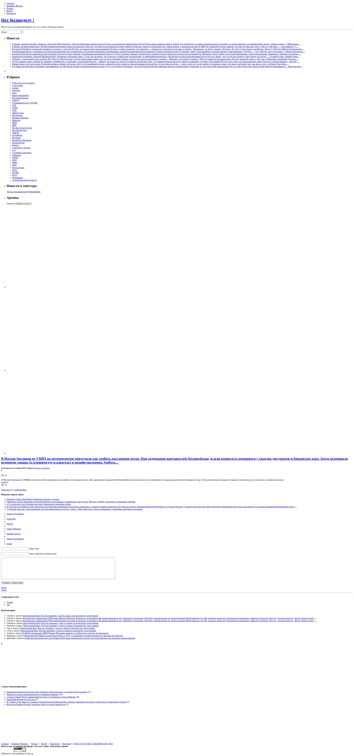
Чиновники (17, 177)
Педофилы (17, 135)
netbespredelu (20, 490)
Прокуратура (18, 143)
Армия (15, 88)
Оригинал (6, 490)
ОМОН (15, 133)
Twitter (10, 602)
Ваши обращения (20, 95)
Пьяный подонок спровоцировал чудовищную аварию (32, 694)
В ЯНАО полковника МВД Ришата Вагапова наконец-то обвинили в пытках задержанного (65, 633)
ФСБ (14, 170)
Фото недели (18, 167)
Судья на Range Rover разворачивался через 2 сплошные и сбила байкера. (41, 697)
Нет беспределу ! (17, 20)
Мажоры (16, 120)
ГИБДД (15, 100)
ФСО (14, 175)
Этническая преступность (24, 180)
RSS (111, 744)
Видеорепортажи (20, 98)
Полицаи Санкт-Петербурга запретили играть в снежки (33, 499)
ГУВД (15, 108)
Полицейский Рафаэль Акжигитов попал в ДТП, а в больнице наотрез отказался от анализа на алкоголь (73, 635)
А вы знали (17, 85)
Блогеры (16, 90)
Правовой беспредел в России (21, 699)
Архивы (10, 203)
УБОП (15, 158)
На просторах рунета (22, 128)
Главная (10, 3)
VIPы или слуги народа (23, 83)
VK (8, 605)
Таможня (16, 155)
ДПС (14, 110)
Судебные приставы (21, 153)
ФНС (14, 165)
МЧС (14, 125)
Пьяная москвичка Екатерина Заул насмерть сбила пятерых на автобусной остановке (47, 692)
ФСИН (15, 172)
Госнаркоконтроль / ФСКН (24, 103)
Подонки (16, 138)
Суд (14, 150)
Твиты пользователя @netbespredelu (23, 192)
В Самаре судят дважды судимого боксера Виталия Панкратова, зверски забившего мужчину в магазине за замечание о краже (66, 702)
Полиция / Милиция (21, 140)
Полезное (66, 744)
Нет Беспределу (19, 130)
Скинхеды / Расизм (21, 148)
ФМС (14, 162)
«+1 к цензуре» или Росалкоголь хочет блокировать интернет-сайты (39, 504)
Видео (10, 11)
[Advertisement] (24, 246)
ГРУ (14, 105)
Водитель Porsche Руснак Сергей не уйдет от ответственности (36, 704)
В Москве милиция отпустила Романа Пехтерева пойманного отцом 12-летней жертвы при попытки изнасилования (80, 638)
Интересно (17, 115)
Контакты (11, 13)
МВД (14, 123)
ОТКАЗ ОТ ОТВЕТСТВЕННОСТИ (90, 744)
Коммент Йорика (15, 6)
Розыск (10, 8)
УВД (14, 160)
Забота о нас (18, 113)
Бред (14, 93)
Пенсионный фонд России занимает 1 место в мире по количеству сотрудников (60, 616)
